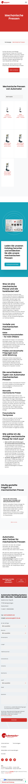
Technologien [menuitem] (16, 743)
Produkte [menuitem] (3, 747)
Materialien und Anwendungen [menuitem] (9, 750)
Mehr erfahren (14, 70)
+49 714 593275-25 (9, 615)
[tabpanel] (14, 507)
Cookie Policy (8, 773)
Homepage (8, 42)
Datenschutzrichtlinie (6, 715)
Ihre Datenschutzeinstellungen (14, 779)
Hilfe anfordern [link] (21, 580)
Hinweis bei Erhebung (8, 782)
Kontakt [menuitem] (3, 754)
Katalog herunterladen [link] (12, 264)
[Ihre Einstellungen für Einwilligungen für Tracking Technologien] (25, 781)
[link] (5, 2)
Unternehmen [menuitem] (5, 743)
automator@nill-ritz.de (13, 618)
